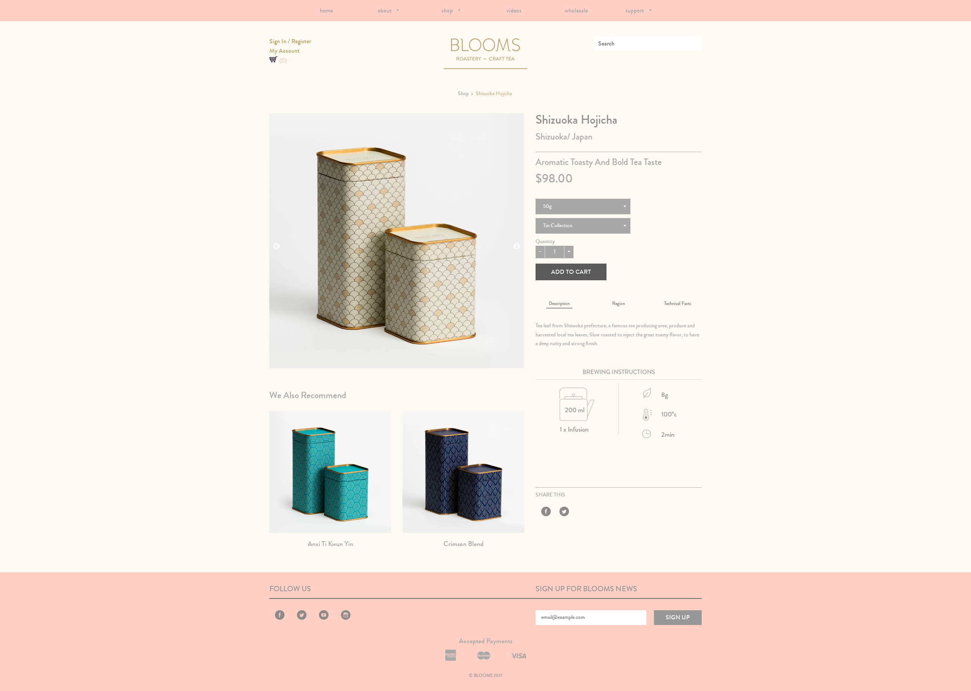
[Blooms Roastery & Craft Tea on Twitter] (564, 513)
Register (301, 41)
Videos (514, 10)
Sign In (277, 41)
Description (559, 303)
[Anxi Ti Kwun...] (330, 472)
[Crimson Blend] (463, 472)
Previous (276, 246)
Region (618, 303)
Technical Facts (677, 303)
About (385, 10)
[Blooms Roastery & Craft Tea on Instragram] (345, 618)
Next (516, 246)
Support (635, 10)
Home (326, 10)
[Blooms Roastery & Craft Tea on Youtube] (323, 618)
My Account (284, 50)
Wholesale (576, 10)
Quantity (545, 241)
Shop (448, 10)
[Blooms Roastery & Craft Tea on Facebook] (546, 513)
